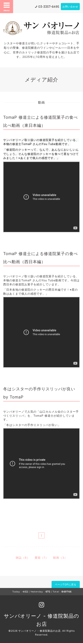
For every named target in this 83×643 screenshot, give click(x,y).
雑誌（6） (23, 557)
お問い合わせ (70, 6)
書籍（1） (41, 557)
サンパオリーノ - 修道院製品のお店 (39, 630)
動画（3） (60, 557)
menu (7, 10)
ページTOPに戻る (65, 584)
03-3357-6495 (48, 6)
